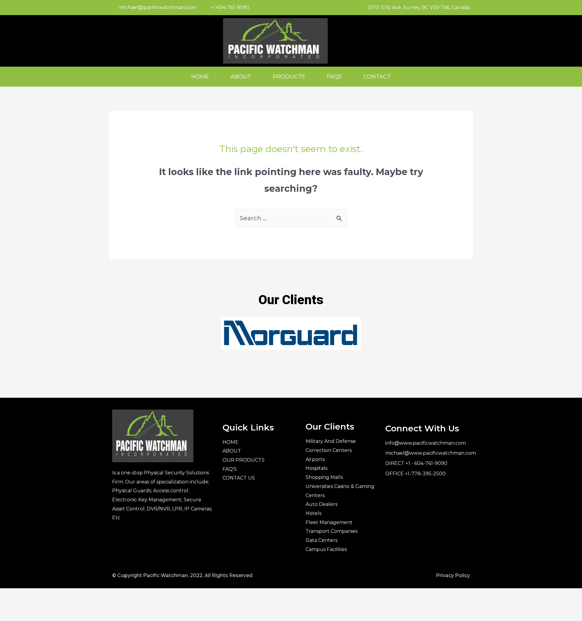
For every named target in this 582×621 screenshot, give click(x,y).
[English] (448, 40)
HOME (200, 76)
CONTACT (377, 76)
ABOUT (241, 76)
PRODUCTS (289, 76)
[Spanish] (456, 40)
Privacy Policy (453, 575)
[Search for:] (291, 218)
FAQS (334, 76)
